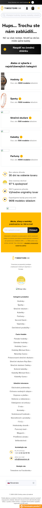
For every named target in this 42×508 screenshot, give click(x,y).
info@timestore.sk (22, 459)
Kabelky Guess (20, 376)
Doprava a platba (20, 395)
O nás (20, 406)
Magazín (20, 433)
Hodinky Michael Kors (20, 350)
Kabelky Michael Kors (20, 372)
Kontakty (20, 410)
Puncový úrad (20, 429)
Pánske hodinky (20, 338)
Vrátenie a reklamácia (20, 399)
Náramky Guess (20, 354)
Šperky (20, 305)
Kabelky (20, 312)
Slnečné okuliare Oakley (20, 365)
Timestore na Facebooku (20, 470)
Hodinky (20, 301)
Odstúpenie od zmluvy (20, 402)
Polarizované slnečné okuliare (20, 357)
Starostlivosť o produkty (20, 417)
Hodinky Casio (20, 346)
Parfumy (20, 316)
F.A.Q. (20, 421)
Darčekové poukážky (20, 327)
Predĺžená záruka (20, 436)
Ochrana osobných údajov (20, 391)
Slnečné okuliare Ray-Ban (20, 361)
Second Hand (20, 320)
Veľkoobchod (20, 440)
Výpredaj (20, 323)
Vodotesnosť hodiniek (20, 414)
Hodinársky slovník (20, 425)
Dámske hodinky (20, 342)
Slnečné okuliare (20, 308)
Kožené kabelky (20, 369)
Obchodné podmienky (20, 387)
